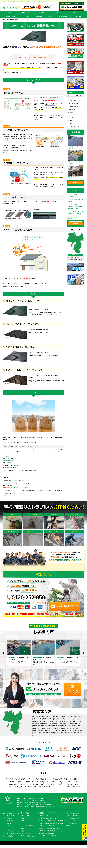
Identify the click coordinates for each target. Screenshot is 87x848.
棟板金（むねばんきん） (41, 784)
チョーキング (31, 778)
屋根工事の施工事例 (25, 817)
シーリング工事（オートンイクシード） (76, 117)
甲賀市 (70, 733)
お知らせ (23, 830)
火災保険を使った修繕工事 (27, 825)
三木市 (34, 733)
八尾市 (34, 719)
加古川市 (57, 730)
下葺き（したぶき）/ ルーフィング (72, 781)
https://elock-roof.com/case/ (15, 476)
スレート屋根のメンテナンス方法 (47, 825)
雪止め (61, 781)
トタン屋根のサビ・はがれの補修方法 (48, 835)
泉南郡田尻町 (36, 726)
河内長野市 (57, 719)
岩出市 (52, 730)
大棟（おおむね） (37, 786)
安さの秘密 (24, 823)
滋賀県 (43, 728)
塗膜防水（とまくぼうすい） (47, 779)
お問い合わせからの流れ (8, 835)
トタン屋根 (27, 781)
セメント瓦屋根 (73, 779)
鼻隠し (69, 786)
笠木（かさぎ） (22, 783)
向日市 (42, 730)
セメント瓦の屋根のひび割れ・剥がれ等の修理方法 (50, 827)
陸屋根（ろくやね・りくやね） (61, 779)
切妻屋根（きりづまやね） (26, 786)
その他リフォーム (71, 123)
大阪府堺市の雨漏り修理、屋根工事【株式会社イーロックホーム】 (38, 843)
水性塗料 (60, 778)
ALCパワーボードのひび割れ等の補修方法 (48, 818)
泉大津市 (57, 716)
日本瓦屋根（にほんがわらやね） (16, 781)
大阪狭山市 (36, 723)
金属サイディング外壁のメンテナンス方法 (48, 822)
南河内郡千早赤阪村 (70, 726)
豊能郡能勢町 (63, 723)
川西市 (62, 730)
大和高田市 (63, 728)
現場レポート (24, 820)
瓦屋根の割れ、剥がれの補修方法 (47, 833)
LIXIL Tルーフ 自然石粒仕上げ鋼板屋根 (75, 822)
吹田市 (52, 716)
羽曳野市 (39, 721)
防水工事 (50, 16)
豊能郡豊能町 (55, 723)
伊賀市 (79, 733)
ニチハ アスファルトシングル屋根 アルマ (74, 815)
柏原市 (34, 721)
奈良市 (69, 728)
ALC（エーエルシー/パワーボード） (43, 778)
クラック (24, 778)
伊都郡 (75, 730)
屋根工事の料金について (26, 822)
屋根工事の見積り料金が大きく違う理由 (30, 827)
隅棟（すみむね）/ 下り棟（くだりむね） (51, 786)
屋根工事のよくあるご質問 (26, 835)
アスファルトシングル (44, 788)
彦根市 (74, 733)
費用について (25, 13)
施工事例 (41, 13)
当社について (58, 13)
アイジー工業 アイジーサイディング (74, 817)
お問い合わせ (75, 13)
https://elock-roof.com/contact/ (17, 495)
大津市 (73, 728)
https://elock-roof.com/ (8, 460)
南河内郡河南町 (60, 726)
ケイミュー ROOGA (70, 820)
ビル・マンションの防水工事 (74, 126)
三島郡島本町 (47, 723)
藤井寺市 (58, 721)
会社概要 (23, 828)
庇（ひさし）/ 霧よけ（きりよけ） (35, 783)
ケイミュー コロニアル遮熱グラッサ (73, 818)
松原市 (67, 719)
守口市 (71, 716)
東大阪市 (64, 721)
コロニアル (59, 788)
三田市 (39, 733)
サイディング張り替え (72, 114)
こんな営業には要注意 (43, 815)
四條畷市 (74, 721)
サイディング (66, 788)
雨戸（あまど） (57, 783)
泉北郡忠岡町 (70, 723)
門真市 (44, 721)
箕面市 (80, 719)
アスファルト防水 (21, 779)
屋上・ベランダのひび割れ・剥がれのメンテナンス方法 (51, 832)
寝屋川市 (51, 719)
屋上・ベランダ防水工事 (73, 106)
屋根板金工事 (71, 112)
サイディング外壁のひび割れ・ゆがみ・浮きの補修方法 (51, 823)
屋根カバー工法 (25, 16)
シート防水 (36, 779)
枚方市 (75, 716)
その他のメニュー (69, 825)
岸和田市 (38, 716)
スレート (53, 788)
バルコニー (81, 778)
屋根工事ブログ (42, 813)
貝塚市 (66, 716)
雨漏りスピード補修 (10, 16)
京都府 (52, 728)
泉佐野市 (39, 719)
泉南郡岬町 (43, 726)
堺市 (34, 716)
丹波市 (67, 730)
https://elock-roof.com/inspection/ (21, 487)
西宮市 (78, 728)
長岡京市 (57, 728)
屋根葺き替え (39, 16)
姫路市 (48, 733)
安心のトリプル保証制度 (8, 836)
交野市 (79, 721)
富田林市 (45, 719)
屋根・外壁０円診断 (25, 812)
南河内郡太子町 (51, 726)
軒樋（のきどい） (77, 786)
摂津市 (49, 721)
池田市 (48, 716)
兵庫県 (48, 728)
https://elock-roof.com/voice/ (16, 477)
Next (83, 653)
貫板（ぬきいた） (69, 784)
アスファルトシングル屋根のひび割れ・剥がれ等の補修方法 (52, 820)
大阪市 (62, 719)
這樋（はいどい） (75, 783)
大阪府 (78, 726)
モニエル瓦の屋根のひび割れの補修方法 (48, 830)
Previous (3, 653)
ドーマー (64, 786)
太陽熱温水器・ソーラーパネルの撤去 (47, 812)
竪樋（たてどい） (21, 788)
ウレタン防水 (29, 779)
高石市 (53, 721)
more (76, 182)
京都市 (65, 733)
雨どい (32, 784)
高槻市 (62, 716)
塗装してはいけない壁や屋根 (28, 836)
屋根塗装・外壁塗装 (72, 100)
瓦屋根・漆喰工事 (63, 16)
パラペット (29, 788)
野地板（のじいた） (13, 783)
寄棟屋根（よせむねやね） (13, 786)
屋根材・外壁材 (69, 812)
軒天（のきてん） (52, 784)
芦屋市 (61, 733)
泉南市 (69, 721)
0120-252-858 (16, 465)
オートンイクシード (25, 815)
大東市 (71, 719)
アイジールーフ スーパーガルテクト (73, 823)
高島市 (52, 733)
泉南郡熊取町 (78, 723)
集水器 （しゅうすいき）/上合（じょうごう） (19, 784)
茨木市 (80, 716)
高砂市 (80, 730)
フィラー (6, 778)
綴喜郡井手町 (36, 730)
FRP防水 (36, 788)
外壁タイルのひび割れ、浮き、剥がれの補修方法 (50, 828)
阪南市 (41, 723)
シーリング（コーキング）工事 (70, 778)
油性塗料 (54, 778)
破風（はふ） (60, 784)
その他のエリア (37, 728)
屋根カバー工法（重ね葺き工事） (74, 95)
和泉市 (75, 719)
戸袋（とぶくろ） (48, 783)
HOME (9, 13)
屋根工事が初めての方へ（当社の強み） (11, 813)
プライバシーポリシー (26, 833)
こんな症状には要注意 (43, 817)
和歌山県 (47, 730)
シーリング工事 (77, 16)
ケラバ (76, 784)
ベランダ (13, 779)
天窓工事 (70, 120)
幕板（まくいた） (66, 783)
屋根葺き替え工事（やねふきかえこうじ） (49, 781)
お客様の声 (24, 818)
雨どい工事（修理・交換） (73, 103)
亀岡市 (34, 735)
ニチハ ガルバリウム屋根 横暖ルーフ (73, 813)
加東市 (71, 730)
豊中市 (43, 716)
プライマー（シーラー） (15, 778)
